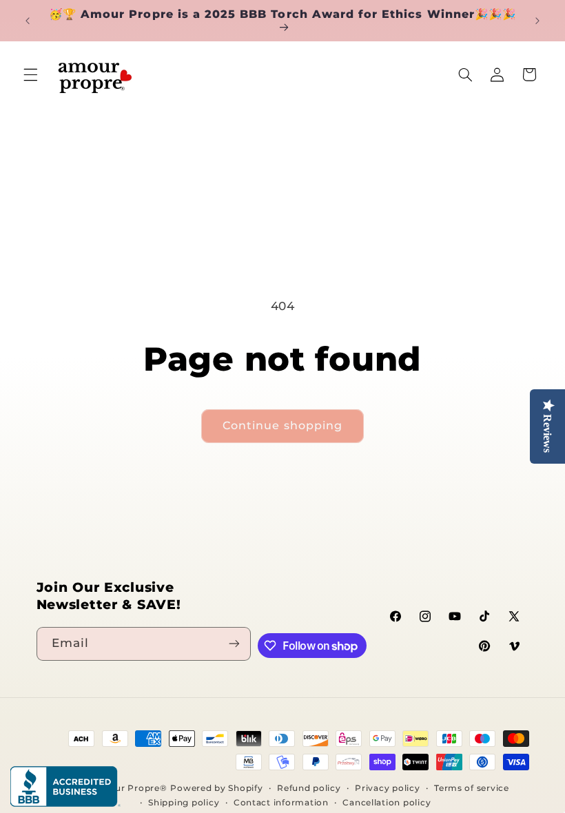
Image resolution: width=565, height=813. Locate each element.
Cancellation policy (386, 802)
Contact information (281, 802)
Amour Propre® (130, 788)
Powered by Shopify (216, 788)
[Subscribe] (234, 644)
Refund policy (309, 788)
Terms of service (471, 788)
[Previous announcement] (27, 21)
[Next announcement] (537, 21)
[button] (30, 74)
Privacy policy (387, 788)
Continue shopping (282, 425)
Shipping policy (183, 802)
